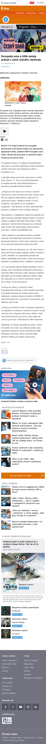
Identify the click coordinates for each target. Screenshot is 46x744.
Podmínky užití (29, 738)
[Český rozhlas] (8, 3)
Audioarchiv (31, 13)
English (40, 738)
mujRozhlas (6, 368)
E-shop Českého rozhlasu (16, 536)
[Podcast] (2, 140)
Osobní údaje (16, 738)
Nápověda (28, 664)
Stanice (5, 667)
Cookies (5, 738)
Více (34, 27)
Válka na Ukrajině (9, 660)
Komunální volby (9, 664)
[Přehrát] (4, 131)
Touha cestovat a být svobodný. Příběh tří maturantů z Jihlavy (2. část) (28, 450)
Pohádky (18, 380)
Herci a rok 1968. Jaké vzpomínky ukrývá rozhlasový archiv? (26, 461)
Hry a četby (8, 375)
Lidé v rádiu (29, 667)
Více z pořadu (9, 483)
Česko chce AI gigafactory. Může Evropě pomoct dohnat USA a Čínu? (28, 489)
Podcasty (6, 690)
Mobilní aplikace (9, 693)
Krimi (6, 380)
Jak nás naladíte (31, 660)
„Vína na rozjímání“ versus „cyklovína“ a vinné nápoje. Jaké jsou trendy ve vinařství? (28, 513)
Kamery (42, 13)
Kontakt (27, 674)
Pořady (6, 385)
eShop (5, 671)
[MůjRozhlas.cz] (4, 78)
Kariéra (27, 671)
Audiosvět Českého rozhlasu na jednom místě (19, 401)
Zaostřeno (5, 66)
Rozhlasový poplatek (33, 678)
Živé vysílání (8, 390)
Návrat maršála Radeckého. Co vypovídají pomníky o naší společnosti (27, 524)
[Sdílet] (6, 140)
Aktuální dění (8, 27)
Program (20, 13)
